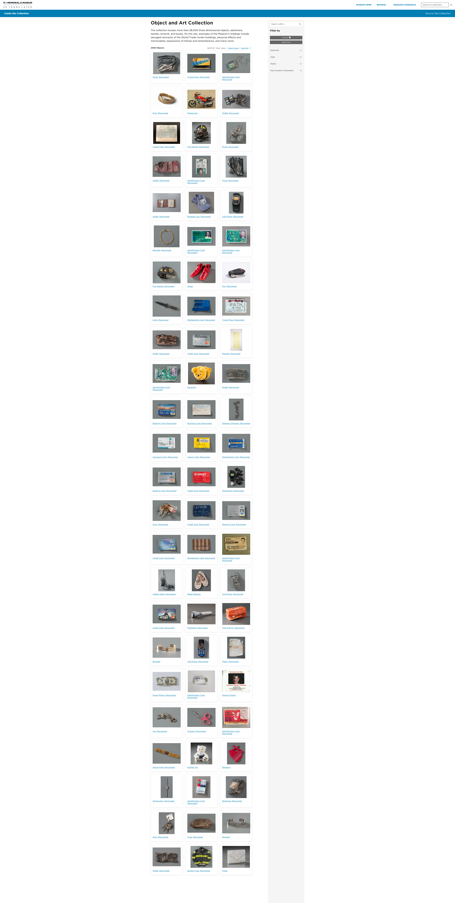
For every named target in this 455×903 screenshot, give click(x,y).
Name (273, 64)
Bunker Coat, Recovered (198, 871)
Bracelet (156, 661)
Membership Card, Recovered (201, 320)
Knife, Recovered (160, 320)
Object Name (233, 48)
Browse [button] (381, 5)
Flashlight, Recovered (197, 628)
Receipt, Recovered (231, 354)
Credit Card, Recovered (198, 354)
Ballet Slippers (194, 594)
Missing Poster (229, 695)
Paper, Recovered (230, 661)
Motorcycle (192, 113)
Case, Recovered (195, 837)
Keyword (274, 50)
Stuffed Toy (192, 767)
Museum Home (363, 5)
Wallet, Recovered (230, 113)
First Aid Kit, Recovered (233, 628)
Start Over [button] (286, 42)
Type (272, 57)
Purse (224, 871)
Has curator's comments (281, 70)
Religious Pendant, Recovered (236, 423)
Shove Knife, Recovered (164, 767)
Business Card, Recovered (199, 423)
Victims (285, 38)
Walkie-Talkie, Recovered (164, 594)
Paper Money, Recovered (164, 695)
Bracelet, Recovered (162, 250)
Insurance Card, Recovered (165, 457)
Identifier (245, 48)
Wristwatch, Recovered (233, 491)
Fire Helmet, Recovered (198, 147)
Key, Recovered (229, 286)
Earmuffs (191, 387)
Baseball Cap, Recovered (199, 216)
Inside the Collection (16, 13)
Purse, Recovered (161, 77)
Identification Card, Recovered (231, 78)
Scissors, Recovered (196, 731)
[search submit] (299, 24)
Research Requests (405, 5)
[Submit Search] (451, 5)
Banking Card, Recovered (164, 423)
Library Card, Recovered (198, 457)
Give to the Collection (438, 13)
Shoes (190, 286)
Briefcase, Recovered (232, 801)
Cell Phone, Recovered (232, 216)
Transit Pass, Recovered (198, 77)
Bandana (226, 767)
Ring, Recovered (160, 113)
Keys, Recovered (160, 524)
